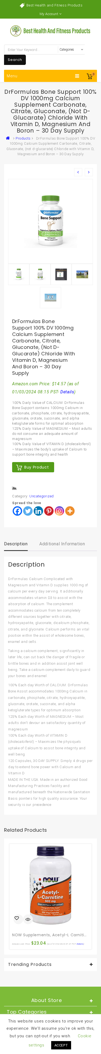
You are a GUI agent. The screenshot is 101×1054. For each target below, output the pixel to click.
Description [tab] (16, 543)
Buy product (36, 467)
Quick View (28, 919)
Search (15, 59)
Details (67, 392)
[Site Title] (50, 31)
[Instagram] (59, 511)
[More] (70, 511)
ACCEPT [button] (61, 1045)
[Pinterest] (49, 511)
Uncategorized (41, 496)
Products (23, 138)
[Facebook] (17, 511)
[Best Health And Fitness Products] (9, 138)
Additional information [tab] (62, 543)
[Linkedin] (38, 511)
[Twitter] (28, 511)
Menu (12, 76)
